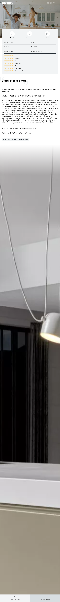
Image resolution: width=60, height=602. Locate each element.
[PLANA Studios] (51, 3)
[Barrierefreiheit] (54, 3)
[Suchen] (48, 3)
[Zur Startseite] (7, 3)
